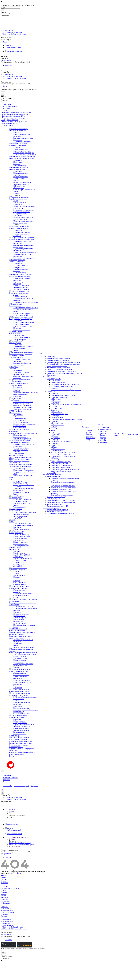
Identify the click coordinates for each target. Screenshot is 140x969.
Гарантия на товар (7, 912)
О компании (5, 886)
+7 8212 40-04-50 (7, 30)
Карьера (3, 896)
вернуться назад (6, 873)
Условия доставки (7, 910)
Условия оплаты (6, 908)
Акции (3, 877)
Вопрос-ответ (5, 923)
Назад (13, 811)
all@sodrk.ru (6, 60)
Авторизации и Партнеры (10, 888)
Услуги (3, 879)
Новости (4, 890)
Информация (5, 903)
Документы (5, 901)
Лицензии (4, 899)
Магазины (4, 907)
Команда (4, 892)
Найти (3, 953)
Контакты (4, 897)
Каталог (3, 875)
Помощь (4, 916)
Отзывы (3, 894)
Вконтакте (8, 65)
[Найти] (2, 10)
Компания (4, 883)
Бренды (3, 881)
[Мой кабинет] (2, 773)
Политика (4, 914)
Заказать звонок (14, 846)
